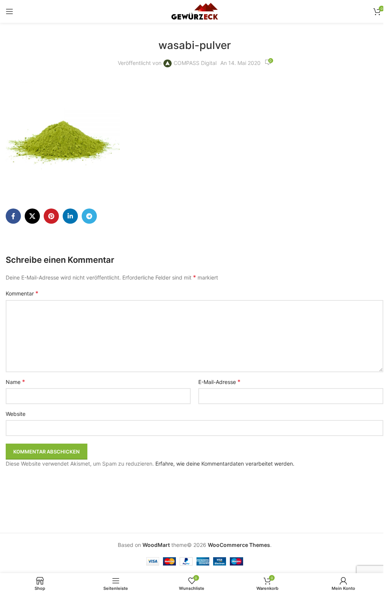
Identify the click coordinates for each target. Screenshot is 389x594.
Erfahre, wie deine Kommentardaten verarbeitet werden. (224, 463)
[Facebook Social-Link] (13, 216)
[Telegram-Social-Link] (89, 216)
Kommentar (22, 293)
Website (15, 414)
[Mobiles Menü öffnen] (9, 11)
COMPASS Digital (195, 63)
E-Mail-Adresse (219, 381)
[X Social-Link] (32, 216)
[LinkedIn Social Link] (70, 216)
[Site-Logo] (194, 11)
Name (15, 381)
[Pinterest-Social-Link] (51, 216)
